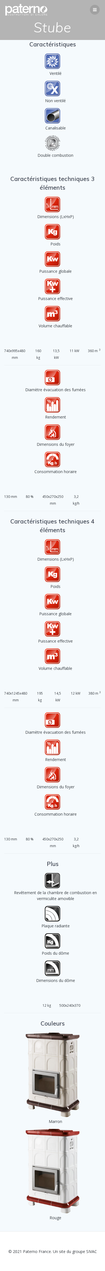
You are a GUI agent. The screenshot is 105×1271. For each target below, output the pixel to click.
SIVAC (91, 1251)
